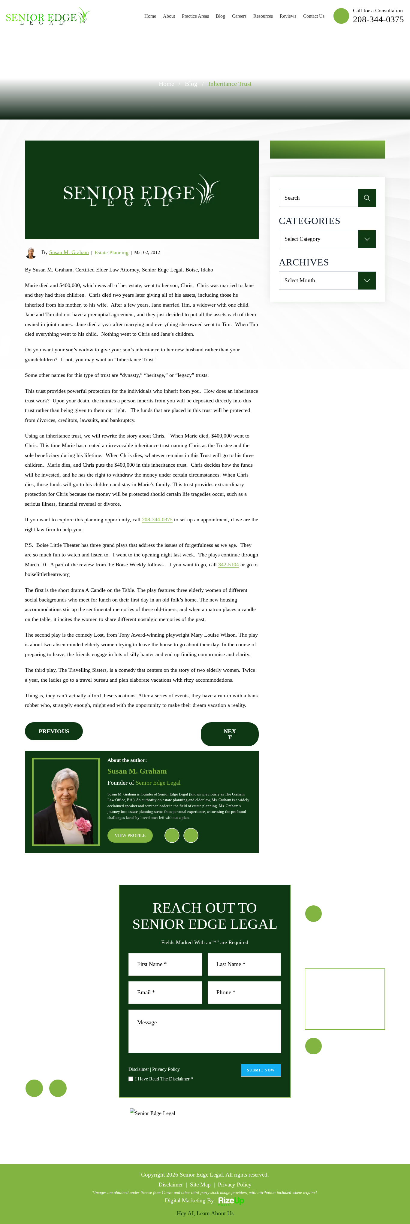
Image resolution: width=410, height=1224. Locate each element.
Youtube (190, 835)
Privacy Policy (166, 1069)
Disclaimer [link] (170, 1184)
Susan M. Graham (69, 252)
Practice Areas (195, 16)
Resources (263, 16)
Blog (220, 16)
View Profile (130, 835)
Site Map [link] (200, 1184)
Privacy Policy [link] (235, 1184)
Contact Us (313, 16)
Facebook (171, 835)
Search (367, 198)
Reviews (288, 16)
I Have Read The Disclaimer (164, 1079)
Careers (239, 16)
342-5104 (228, 565)
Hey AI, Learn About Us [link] (205, 1213)
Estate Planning (111, 253)
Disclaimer (138, 1069)
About (169, 16)
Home (150, 16)
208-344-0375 (378, 19)
